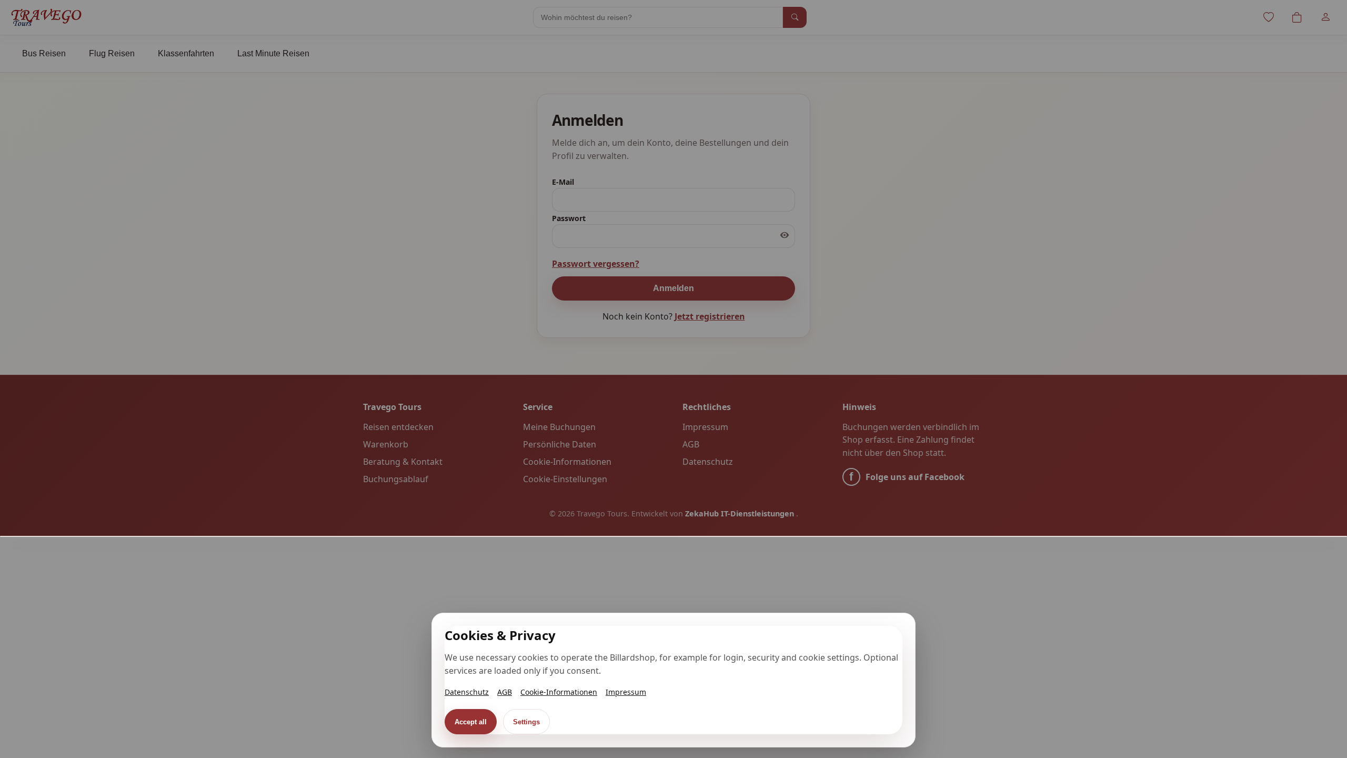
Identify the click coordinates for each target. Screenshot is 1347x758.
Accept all (471, 722)
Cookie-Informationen (558, 692)
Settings (526, 722)
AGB (504, 692)
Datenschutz (467, 692)
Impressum (626, 692)
